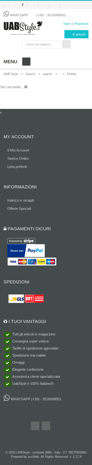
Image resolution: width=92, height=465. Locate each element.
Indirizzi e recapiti (20, 200)
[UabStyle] (23, 27)
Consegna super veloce (30, 341)
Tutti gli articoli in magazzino (33, 334)
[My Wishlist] (9, 5)
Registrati (81, 23)
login (67, 23)
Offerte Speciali (19, 209)
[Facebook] (22, 5)
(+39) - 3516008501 (51, 15)
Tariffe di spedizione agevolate (34, 348)
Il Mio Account (18, 150)
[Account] (34, 5)
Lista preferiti (17, 167)
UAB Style (11, 74)
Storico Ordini (17, 158)
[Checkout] (56, 5)
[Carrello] (45, 5)
